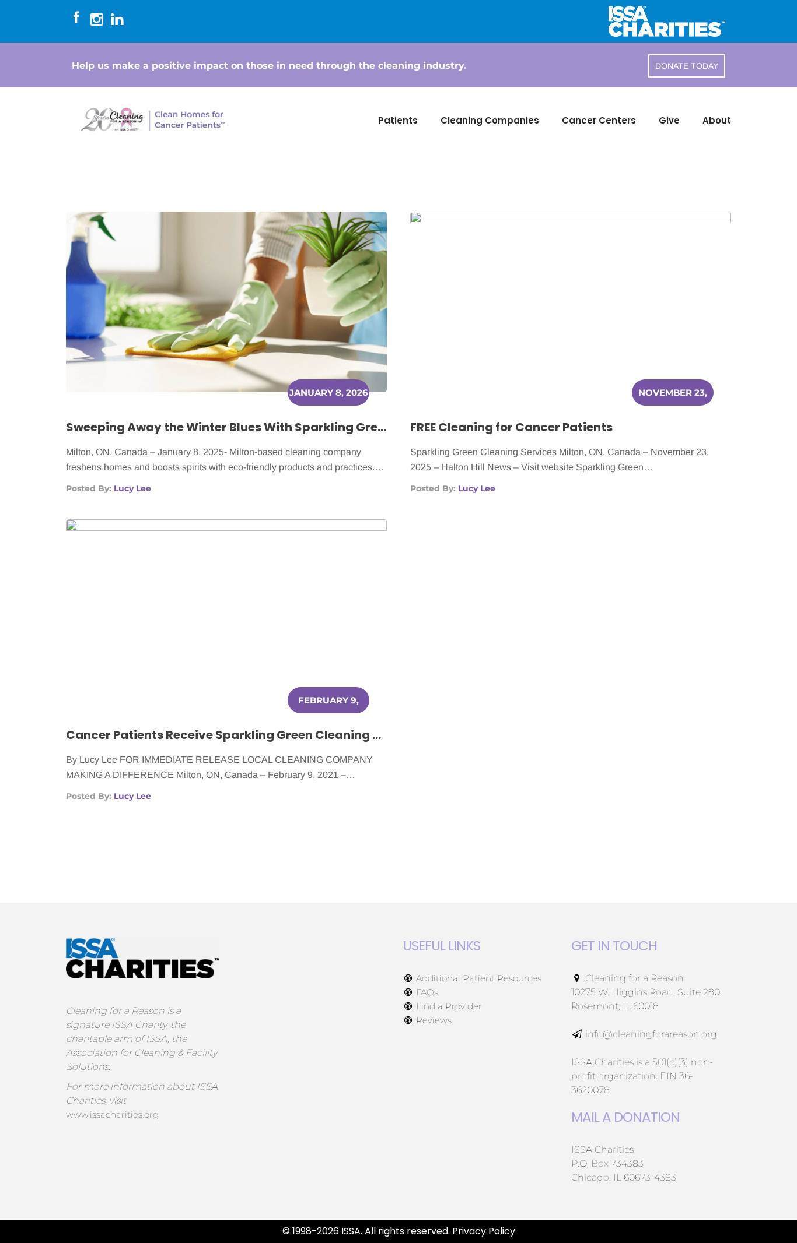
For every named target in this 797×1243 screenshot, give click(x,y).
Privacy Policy (483, 1231)
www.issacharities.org (112, 1114)
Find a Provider (448, 1006)
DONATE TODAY (686, 66)
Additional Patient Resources (477, 978)
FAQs (426, 992)
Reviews (433, 1020)
